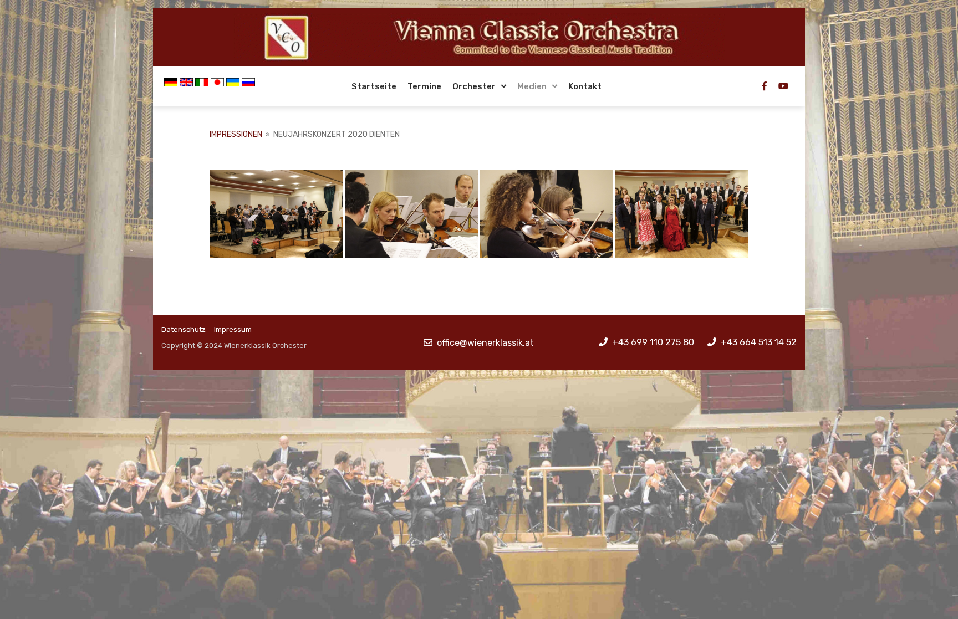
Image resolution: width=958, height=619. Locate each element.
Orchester (474, 86)
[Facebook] (764, 86)
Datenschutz (183, 329)
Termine (424, 86)
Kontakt (585, 86)
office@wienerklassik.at (485, 342)
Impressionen (236, 134)
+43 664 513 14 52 (759, 342)
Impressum (233, 329)
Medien (532, 86)
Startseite (373, 86)
